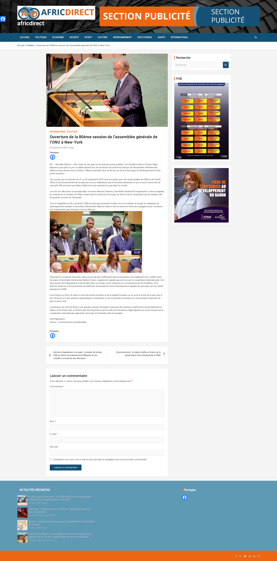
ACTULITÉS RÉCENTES (34, 490)
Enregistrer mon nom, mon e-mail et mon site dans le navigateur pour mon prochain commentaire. (100, 459)
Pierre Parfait (49, 515)
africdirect (30, 23)
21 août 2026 (35, 503)
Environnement (122, 37)
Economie (58, 37)
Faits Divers (144, 37)
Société (74, 37)
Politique (41, 37)
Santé (161, 37)
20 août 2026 (35, 540)
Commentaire (57, 386)
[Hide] (1, 24)
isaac (71, 147)
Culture (102, 37)
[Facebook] (52, 157)
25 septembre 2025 (59, 147)
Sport (88, 37)
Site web (54, 446)
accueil (25, 37)
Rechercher (226, 65)
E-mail (53, 434)
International (179, 37)
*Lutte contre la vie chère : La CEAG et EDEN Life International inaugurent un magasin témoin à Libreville (60, 498)
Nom (53, 421)
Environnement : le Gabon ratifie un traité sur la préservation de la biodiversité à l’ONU (138, 354)
